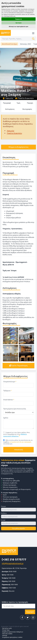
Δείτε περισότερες (20, 365)
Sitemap (4, 635)
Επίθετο (4, 513)
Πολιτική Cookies (7, 633)
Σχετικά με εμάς (7, 628)
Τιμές (18, 103)
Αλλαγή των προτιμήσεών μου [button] (18, 26)
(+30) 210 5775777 (14, 559)
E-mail (3, 520)
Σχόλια (5, 418)
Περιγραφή (7, 103)
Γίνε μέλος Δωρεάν (18, 528)
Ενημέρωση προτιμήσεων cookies (12, 637)
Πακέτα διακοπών (26, 98)
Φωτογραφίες (27, 109)
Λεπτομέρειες (10, 109)
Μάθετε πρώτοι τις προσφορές (15, 602)
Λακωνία (9, 98)
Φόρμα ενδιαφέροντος (19, 147)
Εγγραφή (30, 612)
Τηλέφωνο (7, 391)
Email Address (8, 400)
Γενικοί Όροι (6, 630)
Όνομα (3, 506)
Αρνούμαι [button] (19, 23)
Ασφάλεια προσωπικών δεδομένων (12, 632)
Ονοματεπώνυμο (9, 382)
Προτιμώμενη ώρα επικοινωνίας (14, 409)
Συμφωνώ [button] (18, 19)
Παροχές (30, 103)
